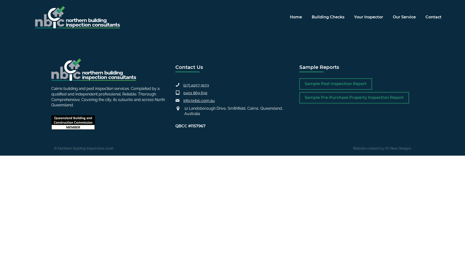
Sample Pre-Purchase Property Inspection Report (354, 97)
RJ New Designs (398, 148)
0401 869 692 (195, 93)
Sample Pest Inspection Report (336, 83)
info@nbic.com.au (199, 100)
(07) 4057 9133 (196, 85)
